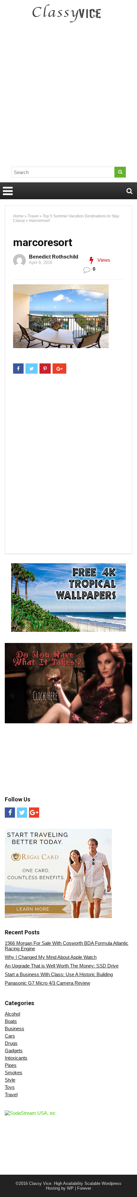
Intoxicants (16, 1058)
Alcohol (12, 1014)
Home (18, 216)
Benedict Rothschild (53, 256)
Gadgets (14, 1050)
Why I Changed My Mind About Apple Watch (51, 957)
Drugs (11, 1043)
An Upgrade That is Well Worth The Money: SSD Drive (62, 965)
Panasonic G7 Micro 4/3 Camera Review (47, 983)
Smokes (13, 1072)
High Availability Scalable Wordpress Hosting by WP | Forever (83, 1186)
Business (14, 1028)
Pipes (11, 1065)
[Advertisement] (68, 97)
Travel (33, 216)
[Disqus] (68, 464)
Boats (11, 1021)
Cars (10, 1036)
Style (10, 1080)
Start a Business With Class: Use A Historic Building (59, 974)
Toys (10, 1087)
